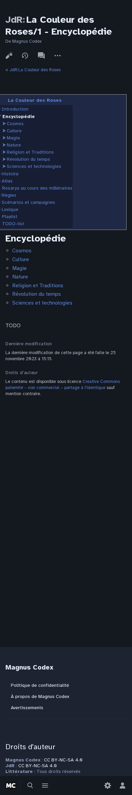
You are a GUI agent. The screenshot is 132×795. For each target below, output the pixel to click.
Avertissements (27, 708)
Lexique (10, 209)
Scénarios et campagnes (28, 202)
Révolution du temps (28, 159)
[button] (4, 123)
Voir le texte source (8, 56)
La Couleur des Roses (35, 100)
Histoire (10, 174)
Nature (14, 145)
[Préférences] (107, 785)
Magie (13, 138)
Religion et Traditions (30, 152)
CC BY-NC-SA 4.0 (63, 760)
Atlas (7, 181)
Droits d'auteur (30, 746)
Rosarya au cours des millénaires (37, 188)
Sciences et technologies (34, 166)
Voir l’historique (25, 56)
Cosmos (15, 124)
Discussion (41, 56)
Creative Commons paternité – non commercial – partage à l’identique (62, 384)
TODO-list (13, 224)
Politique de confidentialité (40, 685)
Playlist (9, 216)
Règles (9, 195)
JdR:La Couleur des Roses (35, 70)
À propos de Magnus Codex (40, 696)
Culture (14, 131)
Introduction (15, 109)
